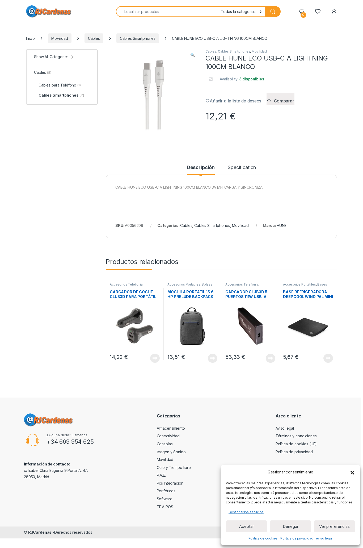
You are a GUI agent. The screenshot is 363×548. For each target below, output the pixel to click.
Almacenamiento (171, 428)
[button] (352, 472)
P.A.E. (161, 475)
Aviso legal (324, 538)
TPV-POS (165, 506)
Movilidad (59, 38)
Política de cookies (263, 538)
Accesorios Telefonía (126, 284)
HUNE (281, 225)
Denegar (290, 526)
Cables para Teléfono (60, 85)
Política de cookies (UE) (296, 444)
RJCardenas (40, 532)
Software (164, 499)
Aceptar (246, 526)
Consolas (165, 444)
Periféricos (166, 491)
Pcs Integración (170, 483)
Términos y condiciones (296, 436)
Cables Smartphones (137, 38)
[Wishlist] (318, 11)
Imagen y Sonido (171, 452)
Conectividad (168, 436)
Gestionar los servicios (246, 512)
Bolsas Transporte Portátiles (189, 286)
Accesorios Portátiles (183, 284)
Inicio (30, 38)
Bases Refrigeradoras (305, 286)
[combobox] (167, 11)
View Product (153, 358)
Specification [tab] (242, 167)
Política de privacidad (296, 538)
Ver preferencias (334, 526)
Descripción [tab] (201, 167)
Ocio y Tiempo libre (174, 467)
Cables (94, 38)
